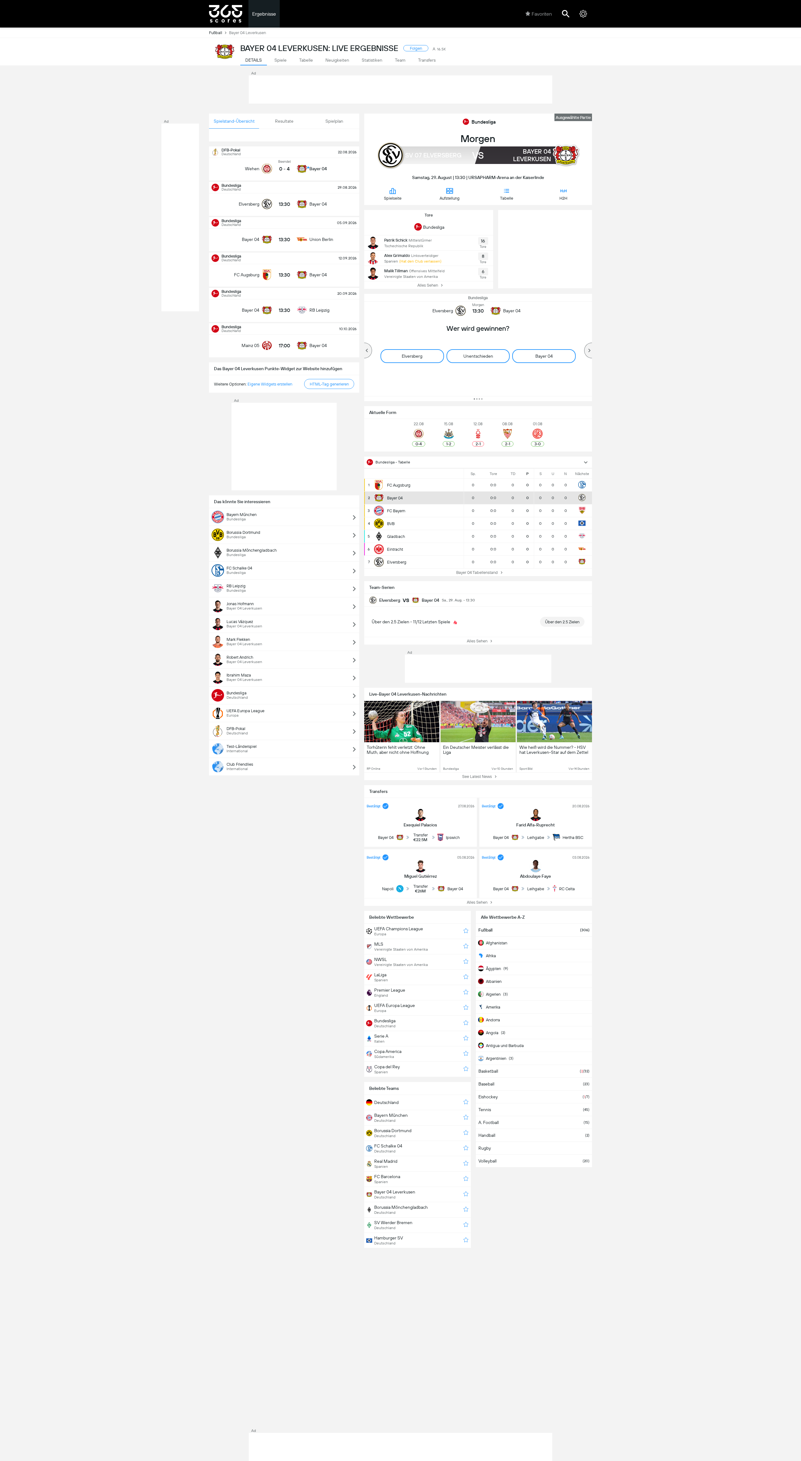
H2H (563, 198)
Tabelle (506, 198)
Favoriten (542, 14)
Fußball (215, 32)
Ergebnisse (264, 14)
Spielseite (392, 198)
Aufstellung (450, 198)
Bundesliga (484, 122)
